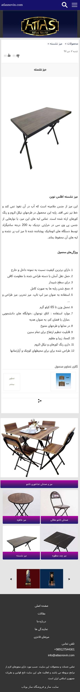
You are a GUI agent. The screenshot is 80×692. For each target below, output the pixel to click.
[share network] (40, 401)
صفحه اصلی (41, 606)
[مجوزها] (51, 578)
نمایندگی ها (41, 629)
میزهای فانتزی (41, 637)
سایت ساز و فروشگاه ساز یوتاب (40, 686)
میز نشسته (55, 43)
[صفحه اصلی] (40, 26)
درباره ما (41, 621)
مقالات (41, 613)
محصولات (71, 43)
